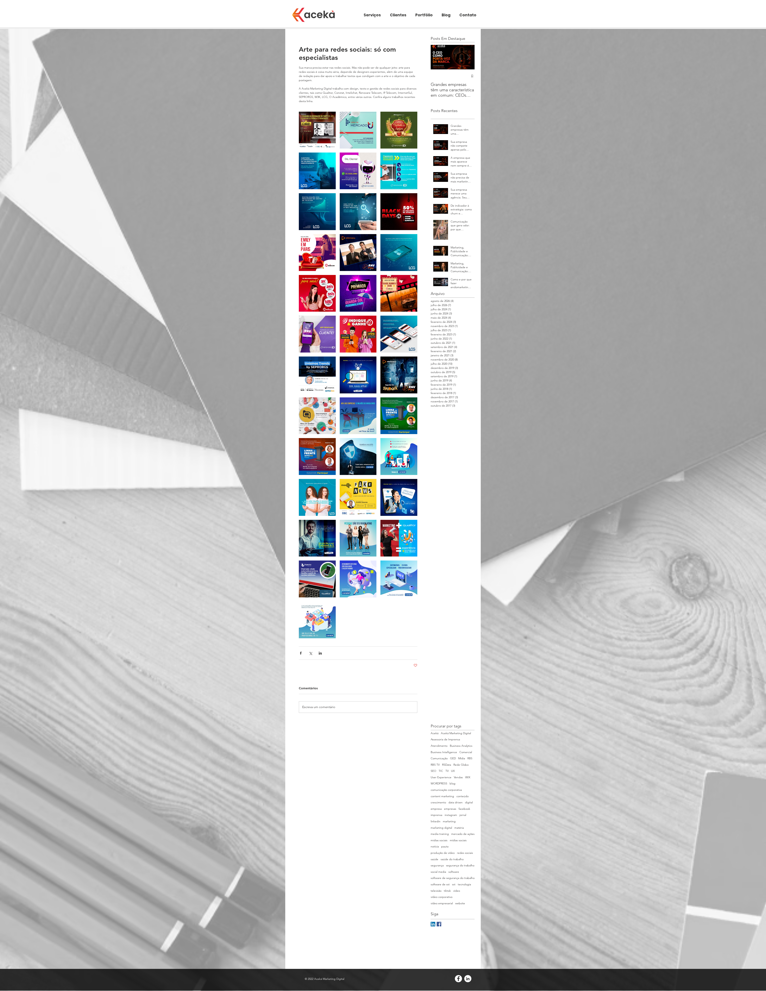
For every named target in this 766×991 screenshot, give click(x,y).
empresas (450, 809)
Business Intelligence (444, 752)
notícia (435, 846)
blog (452, 783)
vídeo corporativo (441, 897)
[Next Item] (468, 57)
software (453, 872)
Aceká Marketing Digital (456, 733)
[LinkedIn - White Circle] (467, 978)
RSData (446, 764)
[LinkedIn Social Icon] (433, 924)
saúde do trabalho (452, 859)
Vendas (458, 777)
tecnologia (464, 884)
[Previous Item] (437, 57)
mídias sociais (458, 840)
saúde (434, 859)
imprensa (436, 815)
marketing (449, 821)
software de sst (440, 884)
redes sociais (465, 853)
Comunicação (439, 758)
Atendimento (439, 746)
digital (469, 802)
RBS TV (435, 764)
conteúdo (462, 796)
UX (453, 771)
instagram (451, 815)
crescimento (438, 802)
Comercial (465, 752)
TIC (441, 771)
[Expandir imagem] (317, 130)
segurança (437, 865)
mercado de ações (463, 834)
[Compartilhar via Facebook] (301, 653)
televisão (436, 890)
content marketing (442, 796)
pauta (444, 846)
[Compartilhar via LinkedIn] (320, 653)
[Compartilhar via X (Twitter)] (310, 653)
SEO (433, 771)
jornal (462, 815)
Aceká (434, 733)
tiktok (447, 890)
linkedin (435, 821)
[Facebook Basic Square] (439, 924)
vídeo (456, 890)
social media (438, 872)
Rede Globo (461, 764)
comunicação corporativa (446, 790)
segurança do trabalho (460, 865)
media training (440, 834)
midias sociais (439, 840)
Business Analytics (461, 746)
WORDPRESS (439, 783)
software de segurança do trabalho (453, 878)
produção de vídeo (443, 853)
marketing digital (441, 827)
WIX (467, 777)
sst (453, 884)
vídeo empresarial (442, 903)
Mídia (461, 758)
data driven (455, 802)
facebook (464, 809)
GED (453, 758)
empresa (436, 809)
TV (447, 771)
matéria (459, 827)
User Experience (441, 777)
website (460, 903)
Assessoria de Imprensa (445, 739)
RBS (469, 758)
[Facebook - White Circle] (458, 978)
